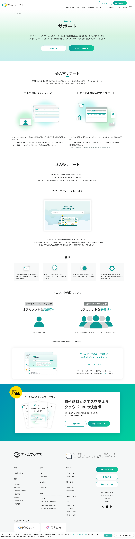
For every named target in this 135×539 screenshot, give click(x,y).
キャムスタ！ (70, 476)
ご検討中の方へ (110, 7)
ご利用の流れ (70, 508)
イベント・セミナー (72, 473)
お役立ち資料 (70, 487)
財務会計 (17, 497)
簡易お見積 (44, 476)
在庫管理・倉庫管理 (21, 491)
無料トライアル (107, 484)
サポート (69, 502)
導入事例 (91, 7)
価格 (83, 7)
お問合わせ (105, 3)
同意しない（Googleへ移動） (124, 535)
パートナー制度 (70, 515)
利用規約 (107, 498)
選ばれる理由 (70, 7)
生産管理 (17, 494)
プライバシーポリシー (107, 495)
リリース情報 (123, 7)
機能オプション (19, 501)
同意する (108, 535)
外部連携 (17, 504)
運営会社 (107, 501)
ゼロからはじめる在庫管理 (48, 502)
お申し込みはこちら (94, 364)
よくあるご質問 (70, 512)
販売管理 (17, 484)
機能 (77, 7)
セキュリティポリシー (107, 492)
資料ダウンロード (120, 3)
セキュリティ (70, 505)
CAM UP (43, 498)
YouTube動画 (70, 491)
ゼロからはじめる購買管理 (48, 505)
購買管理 (17, 487)
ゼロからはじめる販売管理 (48, 508)
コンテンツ (99, 7)
